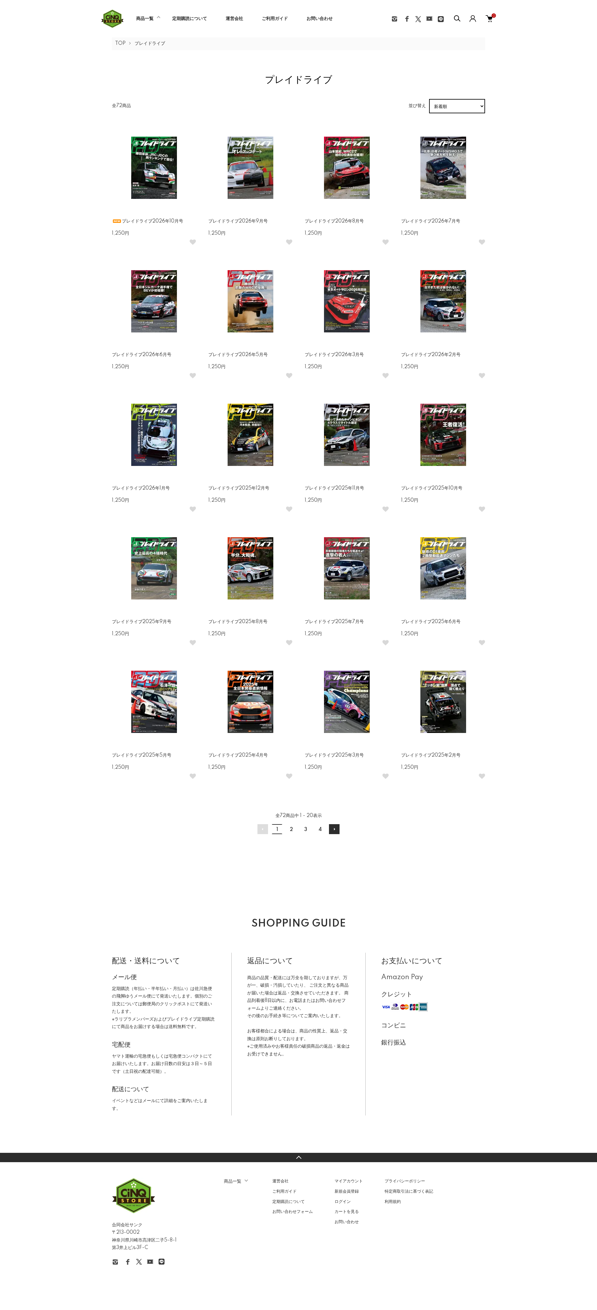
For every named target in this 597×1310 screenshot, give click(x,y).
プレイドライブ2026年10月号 (152, 221)
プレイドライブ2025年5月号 (141, 755)
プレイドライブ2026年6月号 (141, 354)
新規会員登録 (347, 1191)
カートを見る (347, 1211)
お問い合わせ (320, 18)
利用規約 (393, 1202)
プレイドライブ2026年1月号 (141, 488)
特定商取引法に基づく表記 (409, 1191)
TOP (120, 43)
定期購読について (189, 18)
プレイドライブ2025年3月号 (334, 755)
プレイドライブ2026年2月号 (430, 354)
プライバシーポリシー (405, 1181)
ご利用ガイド (275, 18)
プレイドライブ (150, 43)
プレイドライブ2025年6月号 (430, 621)
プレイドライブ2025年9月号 (141, 621)
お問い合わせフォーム (292, 1211)
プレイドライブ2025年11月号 (334, 488)
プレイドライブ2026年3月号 (334, 354)
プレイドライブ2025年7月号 (334, 621)
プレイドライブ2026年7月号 (430, 221)
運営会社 (234, 18)
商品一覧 (145, 18)
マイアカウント (349, 1181)
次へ (334, 829)
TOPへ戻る (298, 1157)
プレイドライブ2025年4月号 (238, 755)
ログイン (343, 1202)
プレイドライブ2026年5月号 (238, 354)
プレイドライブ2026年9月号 (238, 221)
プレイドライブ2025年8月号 (237, 621)
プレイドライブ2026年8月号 (334, 221)
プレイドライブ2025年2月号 (430, 755)
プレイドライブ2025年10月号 (431, 488)
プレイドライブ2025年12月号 (238, 488)
